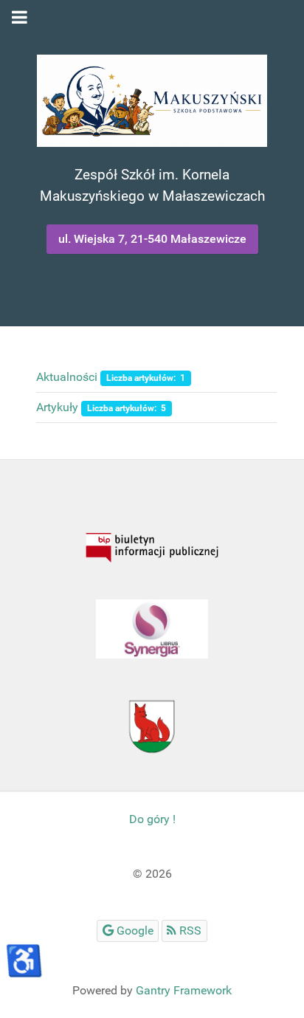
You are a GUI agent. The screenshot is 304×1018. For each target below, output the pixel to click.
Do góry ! (152, 819)
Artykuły (57, 407)
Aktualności (66, 377)
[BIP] (152, 548)
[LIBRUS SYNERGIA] (152, 628)
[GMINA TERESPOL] (152, 724)
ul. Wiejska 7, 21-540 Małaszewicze (152, 239)
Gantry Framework (184, 990)
